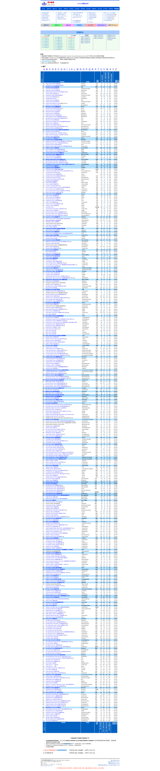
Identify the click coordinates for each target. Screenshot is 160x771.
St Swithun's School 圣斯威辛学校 (53, 590)
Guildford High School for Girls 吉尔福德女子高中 (57, 276)
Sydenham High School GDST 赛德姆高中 (55, 615)
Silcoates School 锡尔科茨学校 (53, 523)
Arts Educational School (51, 98)
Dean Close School (50, 220)
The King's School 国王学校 (52, 636)
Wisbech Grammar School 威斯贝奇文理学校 (56, 704)
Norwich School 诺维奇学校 (52, 412)
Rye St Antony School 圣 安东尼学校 (54, 502)
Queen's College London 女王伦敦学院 (55, 462)
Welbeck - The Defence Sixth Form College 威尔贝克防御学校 (60, 684)
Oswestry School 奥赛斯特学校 (53, 426)
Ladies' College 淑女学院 (51, 343)
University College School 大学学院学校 (55, 673)
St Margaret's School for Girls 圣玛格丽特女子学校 (57, 572)
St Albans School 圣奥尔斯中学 (53, 531)
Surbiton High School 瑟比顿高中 (53, 610)
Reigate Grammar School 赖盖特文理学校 (55, 477)
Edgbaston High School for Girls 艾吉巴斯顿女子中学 (58, 241)
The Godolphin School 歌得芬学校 (53, 628)
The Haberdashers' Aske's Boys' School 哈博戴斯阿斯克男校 (59, 631)
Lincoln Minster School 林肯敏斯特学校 (55, 360)
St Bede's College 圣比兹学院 (52, 534)
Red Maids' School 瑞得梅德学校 (53, 472)
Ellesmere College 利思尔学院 (52, 243)
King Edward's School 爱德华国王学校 (54, 324)
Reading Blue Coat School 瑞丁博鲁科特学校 (56, 470)
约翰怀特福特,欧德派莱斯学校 (59, 421)
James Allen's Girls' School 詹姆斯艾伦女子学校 (56, 312)
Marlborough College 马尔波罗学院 (54, 381)
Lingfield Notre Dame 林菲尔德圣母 (54, 361)
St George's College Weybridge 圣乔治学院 (55, 556)
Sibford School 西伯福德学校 (52, 520)
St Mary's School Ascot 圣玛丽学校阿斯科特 (55, 580)
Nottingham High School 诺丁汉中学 (54, 416)
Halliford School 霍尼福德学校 (52, 281)
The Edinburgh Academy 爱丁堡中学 (54, 627)
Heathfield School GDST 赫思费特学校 (54, 291)
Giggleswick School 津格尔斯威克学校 (54, 269)
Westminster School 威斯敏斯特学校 (54, 696)
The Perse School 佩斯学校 (52, 650)
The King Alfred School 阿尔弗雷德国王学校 (55, 635)
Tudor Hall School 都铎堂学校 (52, 671)
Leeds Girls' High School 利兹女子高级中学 (55, 350)
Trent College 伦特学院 (51, 663)
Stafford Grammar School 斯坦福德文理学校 (56, 594)
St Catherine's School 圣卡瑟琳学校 (54, 541)
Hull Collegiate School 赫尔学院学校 (54, 299)
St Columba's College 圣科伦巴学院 (54, 544)
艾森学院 (51, 246)
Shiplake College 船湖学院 (52, 515)
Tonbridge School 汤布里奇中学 (53, 659)
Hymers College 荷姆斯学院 (52, 304)
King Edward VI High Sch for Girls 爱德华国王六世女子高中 (59, 319)
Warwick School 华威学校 (52, 682)
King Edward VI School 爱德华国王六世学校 (56, 320)
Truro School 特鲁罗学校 (51, 669)
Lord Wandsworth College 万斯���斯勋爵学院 (57, 366)
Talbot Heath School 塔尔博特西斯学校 (54, 617)
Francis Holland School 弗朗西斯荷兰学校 (55, 263)
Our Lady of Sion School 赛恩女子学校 (54, 429)
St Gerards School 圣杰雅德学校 (53, 559)
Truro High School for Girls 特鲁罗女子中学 (55, 668)
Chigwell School (49, 180)
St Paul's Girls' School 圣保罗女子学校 (54, 585)
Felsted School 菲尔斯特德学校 (53, 256)
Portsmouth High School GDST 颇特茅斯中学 (56, 440)
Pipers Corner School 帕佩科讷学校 (54, 436)
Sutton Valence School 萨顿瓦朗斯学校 (55, 613)
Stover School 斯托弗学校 (52, 603)
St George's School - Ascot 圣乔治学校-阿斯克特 (56, 557)
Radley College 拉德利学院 (52, 467)
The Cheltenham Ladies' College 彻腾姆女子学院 (57, 625)
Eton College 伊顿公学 (51, 251)
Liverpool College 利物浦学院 (52, 363)
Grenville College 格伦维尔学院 (53, 272)
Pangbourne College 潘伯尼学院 (53, 432)
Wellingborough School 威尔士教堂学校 (55, 686)
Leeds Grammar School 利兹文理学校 (54, 352)
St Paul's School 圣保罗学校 (52, 587)
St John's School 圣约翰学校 (52, 566)
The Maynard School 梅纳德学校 (53, 645)
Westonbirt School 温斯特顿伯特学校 (54, 697)
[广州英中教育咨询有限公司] (48, 5)
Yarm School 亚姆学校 (51, 720)
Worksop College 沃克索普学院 (53, 714)
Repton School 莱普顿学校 (52, 480)
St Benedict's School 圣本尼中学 (53, 539)
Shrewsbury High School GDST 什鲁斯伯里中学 (56, 516)
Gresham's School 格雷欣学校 (53, 274)
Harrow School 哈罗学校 (51, 287)
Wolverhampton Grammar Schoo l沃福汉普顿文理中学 (58, 709)
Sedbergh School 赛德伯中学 (52, 508)
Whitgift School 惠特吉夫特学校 (53, 699)
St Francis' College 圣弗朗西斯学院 (54, 554)
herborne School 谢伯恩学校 (52, 511)
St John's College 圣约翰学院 (52, 562)
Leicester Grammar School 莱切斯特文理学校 (56, 353)
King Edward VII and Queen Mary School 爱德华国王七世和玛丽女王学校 (61, 322)
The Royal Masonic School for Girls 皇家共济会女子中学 (58, 656)
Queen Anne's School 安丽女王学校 (54, 450)
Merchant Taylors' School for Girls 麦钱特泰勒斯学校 (57, 386)
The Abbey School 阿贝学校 (52, 620)
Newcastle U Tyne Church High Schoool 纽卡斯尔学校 (58, 404)
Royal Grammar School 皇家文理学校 (54, 487)
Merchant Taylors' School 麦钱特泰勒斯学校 (55, 383)
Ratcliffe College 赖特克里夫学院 (53, 468)
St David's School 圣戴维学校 (52, 546)
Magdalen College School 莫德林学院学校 (55, 373)
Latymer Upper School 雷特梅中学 (53, 348)
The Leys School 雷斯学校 (52, 643)
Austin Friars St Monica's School (53, 103)
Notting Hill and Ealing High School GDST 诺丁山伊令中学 (59, 414)
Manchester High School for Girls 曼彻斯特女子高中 (57, 378)
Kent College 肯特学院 (51, 314)
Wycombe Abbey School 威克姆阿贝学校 (55, 719)
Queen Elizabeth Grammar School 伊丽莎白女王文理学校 (59, 452)
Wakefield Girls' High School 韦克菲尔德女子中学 (57, 677)
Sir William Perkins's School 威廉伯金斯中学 (56, 525)
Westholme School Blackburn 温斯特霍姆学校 (56, 694)
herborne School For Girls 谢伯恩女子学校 (56, 513)
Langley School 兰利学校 (51, 347)
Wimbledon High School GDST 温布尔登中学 (56, 702)
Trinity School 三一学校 (51, 664)
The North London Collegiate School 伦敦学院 (56, 646)
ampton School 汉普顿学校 (52, 284)
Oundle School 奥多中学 (51, 427)
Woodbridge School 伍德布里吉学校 (54, 710)
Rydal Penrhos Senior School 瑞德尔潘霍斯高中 (57, 498)
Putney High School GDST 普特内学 (54, 449)
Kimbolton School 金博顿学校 (52, 317)
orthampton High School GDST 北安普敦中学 (56, 408)
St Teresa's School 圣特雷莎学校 (53, 592)
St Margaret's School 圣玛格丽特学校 (54, 571)
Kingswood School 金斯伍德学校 (53, 340)
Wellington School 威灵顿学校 (53, 689)
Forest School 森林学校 (51, 259)
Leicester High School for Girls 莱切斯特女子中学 (57, 355)
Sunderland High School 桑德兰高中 (54, 608)
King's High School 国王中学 (52, 329)
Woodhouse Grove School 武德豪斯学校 (55, 712)
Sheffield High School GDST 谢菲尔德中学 (55, 510)
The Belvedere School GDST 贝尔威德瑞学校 (56, 623)
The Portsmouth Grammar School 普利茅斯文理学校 (57, 651)
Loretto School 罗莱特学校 (52, 368)
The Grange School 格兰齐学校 (53, 630)
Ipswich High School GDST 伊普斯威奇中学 (55, 309)
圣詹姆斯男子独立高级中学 (61, 561)
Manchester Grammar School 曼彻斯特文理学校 (56, 376)
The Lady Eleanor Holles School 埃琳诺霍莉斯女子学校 (58, 641)
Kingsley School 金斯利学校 (52, 337)
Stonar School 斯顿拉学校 (52, 600)
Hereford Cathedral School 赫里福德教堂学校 (56, 294)
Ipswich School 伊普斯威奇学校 (53, 310)
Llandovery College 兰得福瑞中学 (53, 365)
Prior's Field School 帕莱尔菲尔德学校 (54, 445)
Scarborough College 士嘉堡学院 (53, 505)
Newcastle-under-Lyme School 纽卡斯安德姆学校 (57, 406)
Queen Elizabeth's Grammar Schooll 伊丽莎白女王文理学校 (59, 454)
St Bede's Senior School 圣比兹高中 (54, 536)
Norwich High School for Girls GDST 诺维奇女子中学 (57, 411)
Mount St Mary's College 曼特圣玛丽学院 (55, 401)
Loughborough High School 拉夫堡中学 (55, 371)
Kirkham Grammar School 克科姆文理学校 (55, 342)
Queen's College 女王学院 (52, 460)
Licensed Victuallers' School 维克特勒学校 (55, 358)
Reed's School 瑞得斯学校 (52, 475)
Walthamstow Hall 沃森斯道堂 (52, 679)
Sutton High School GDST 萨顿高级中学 (55, 612)
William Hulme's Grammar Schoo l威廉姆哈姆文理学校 (58, 701)
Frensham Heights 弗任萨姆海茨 (53, 266)
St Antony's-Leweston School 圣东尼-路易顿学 (56, 533)
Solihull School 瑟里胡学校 (52, 526)
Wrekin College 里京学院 (51, 715)
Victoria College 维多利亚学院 (53, 676)
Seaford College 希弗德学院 (52, 506)
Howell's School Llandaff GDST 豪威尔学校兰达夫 (57, 297)
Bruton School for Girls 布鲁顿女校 (53, 156)
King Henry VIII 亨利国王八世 (52, 327)
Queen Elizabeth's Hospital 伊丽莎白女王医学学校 (57, 455)
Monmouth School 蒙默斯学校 (52, 398)
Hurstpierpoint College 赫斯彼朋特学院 (54, 301)
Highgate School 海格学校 (52, 296)
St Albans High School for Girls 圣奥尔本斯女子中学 (57, 529)
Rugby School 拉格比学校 (52, 497)
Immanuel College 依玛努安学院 (53, 307)
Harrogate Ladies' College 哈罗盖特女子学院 (56, 286)
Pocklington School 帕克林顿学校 (53, 439)
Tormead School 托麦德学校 (52, 661)
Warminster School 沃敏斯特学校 (53, 681)
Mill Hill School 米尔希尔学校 (52, 389)
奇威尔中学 (55, 180)
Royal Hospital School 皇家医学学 (53, 491)
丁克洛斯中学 (58, 220)
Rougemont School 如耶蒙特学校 (53, 485)
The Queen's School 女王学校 (52, 653)
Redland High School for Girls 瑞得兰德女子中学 (57, 473)
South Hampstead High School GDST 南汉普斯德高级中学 (59, 528)
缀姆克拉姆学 (56, 607)
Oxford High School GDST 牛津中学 (54, 431)
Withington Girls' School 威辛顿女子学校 (55, 705)
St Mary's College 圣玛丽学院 (52, 574)
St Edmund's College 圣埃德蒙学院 (54, 548)
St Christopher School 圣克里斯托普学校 (55, 543)
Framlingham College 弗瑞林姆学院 (54, 261)
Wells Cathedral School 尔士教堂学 (54, 691)
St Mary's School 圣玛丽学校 (52, 577)
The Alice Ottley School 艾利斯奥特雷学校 (55, 622)
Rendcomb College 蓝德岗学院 (53, 478)
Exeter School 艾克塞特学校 (52, 253)
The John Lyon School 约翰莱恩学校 (54, 633)
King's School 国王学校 (51, 330)
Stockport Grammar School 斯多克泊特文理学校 (56, 599)
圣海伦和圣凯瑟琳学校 (59, 658)
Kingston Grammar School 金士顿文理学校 (55, 338)
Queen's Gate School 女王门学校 (53, 463)
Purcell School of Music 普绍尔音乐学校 (55, 447)
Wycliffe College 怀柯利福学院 (53, 717)
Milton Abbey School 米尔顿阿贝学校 (54, 393)
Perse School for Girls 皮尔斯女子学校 (54, 434)
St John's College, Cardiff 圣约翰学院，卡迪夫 (56, 564)
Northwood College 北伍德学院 (53, 409)
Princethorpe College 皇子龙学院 (53, 442)
